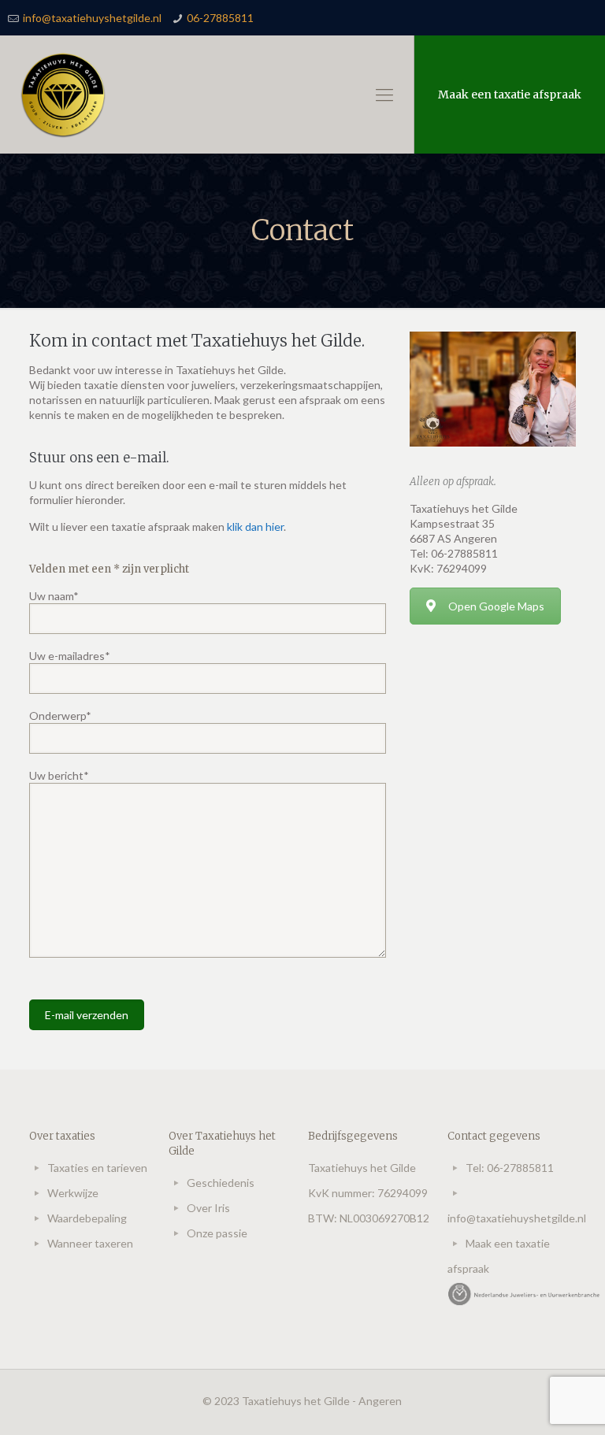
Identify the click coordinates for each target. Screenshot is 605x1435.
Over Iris (208, 1207)
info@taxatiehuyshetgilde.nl (92, 17)
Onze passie (217, 1233)
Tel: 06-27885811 (510, 1167)
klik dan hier (255, 526)
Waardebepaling (87, 1218)
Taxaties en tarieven (97, 1167)
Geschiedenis (220, 1182)
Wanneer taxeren (90, 1243)
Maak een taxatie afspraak (509, 94)
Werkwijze (72, 1193)
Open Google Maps (496, 606)
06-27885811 (220, 17)
